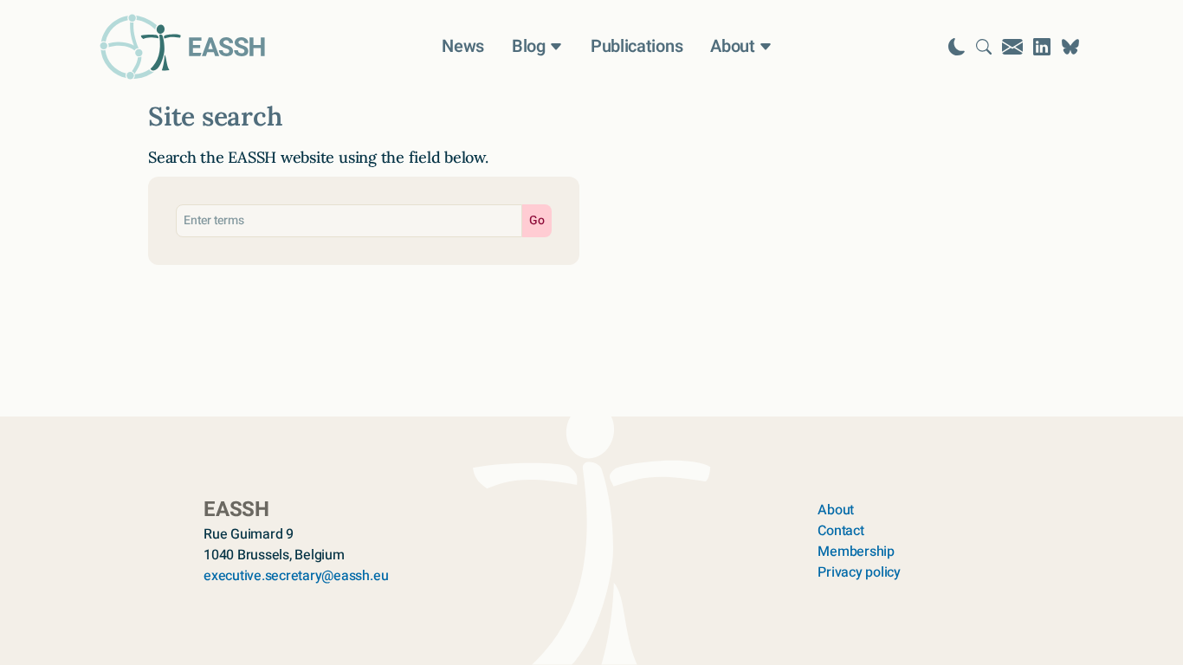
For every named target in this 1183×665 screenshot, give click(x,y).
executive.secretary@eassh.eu (296, 575)
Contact (840, 530)
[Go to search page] (984, 47)
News (463, 47)
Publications (636, 47)
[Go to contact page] (1012, 46)
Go (537, 220)
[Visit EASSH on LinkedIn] (1041, 46)
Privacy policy (859, 572)
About (836, 510)
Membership (856, 551)
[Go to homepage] (183, 47)
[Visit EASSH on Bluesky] (1070, 46)
